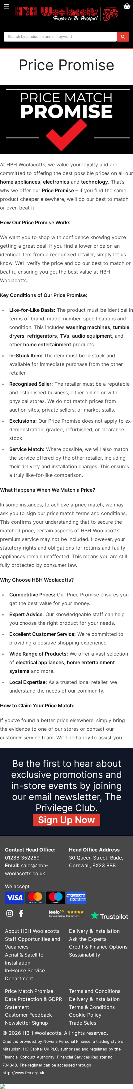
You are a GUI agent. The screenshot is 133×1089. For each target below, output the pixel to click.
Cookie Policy (85, 1015)
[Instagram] (10, 913)
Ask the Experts (87, 939)
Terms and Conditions (94, 991)
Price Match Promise (29, 991)
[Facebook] (21, 913)
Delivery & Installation (94, 931)
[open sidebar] (6, 6)
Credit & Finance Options (98, 947)
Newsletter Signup (26, 1023)
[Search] (123, 37)
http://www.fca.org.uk (23, 1073)
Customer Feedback (28, 1015)
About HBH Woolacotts (32, 931)
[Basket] (127, 6)
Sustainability (84, 955)
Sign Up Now (66, 819)
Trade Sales (82, 1023)
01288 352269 (22, 858)
